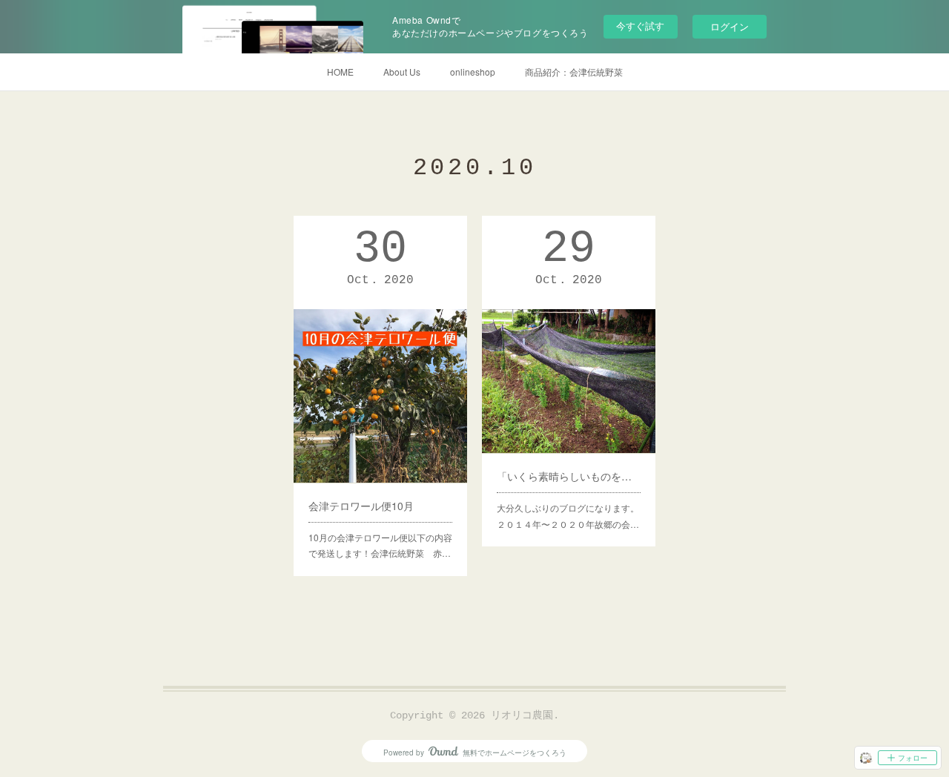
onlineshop (472, 71)
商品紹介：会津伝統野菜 (574, 71)
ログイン (729, 26)
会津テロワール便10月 (361, 505)
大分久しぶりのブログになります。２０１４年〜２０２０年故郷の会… (568, 515)
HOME (340, 71)
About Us (401, 71)
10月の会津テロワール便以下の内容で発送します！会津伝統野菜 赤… (380, 545)
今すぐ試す (640, 26)
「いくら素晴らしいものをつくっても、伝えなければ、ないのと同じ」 (569, 476)
